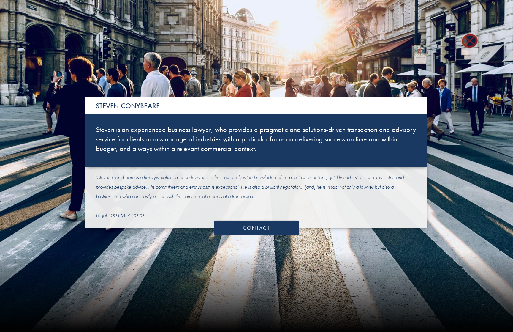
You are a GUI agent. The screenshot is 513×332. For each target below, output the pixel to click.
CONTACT (256, 227)
